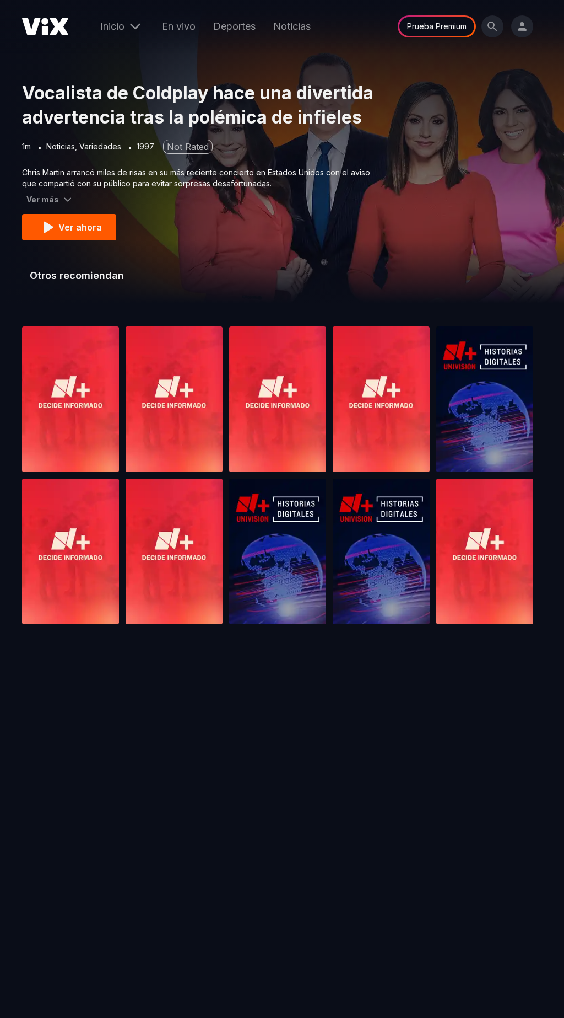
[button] (70, 399)
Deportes (234, 26)
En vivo (179, 26)
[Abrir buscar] (492, 26)
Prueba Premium (437, 26)
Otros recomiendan (77, 275)
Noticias (292, 26)
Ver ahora (80, 227)
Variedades (100, 146)
